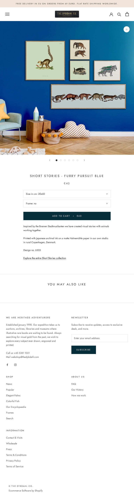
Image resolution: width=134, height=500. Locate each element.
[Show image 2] (61, 160)
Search (9, 418)
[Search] (119, 14)
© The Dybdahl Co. (21, 486)
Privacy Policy (13, 460)
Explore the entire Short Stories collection (44, 258)
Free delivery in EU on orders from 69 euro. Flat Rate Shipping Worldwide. (67, 3)
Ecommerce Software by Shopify (26, 490)
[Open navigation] (7, 14)
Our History (77, 389)
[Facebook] (7, 365)
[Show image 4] (69, 160)
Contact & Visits (14, 437)
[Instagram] (15, 365)
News (9, 384)
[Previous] (49, 160)
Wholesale (11, 443)
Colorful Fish (12, 401)
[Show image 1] (56, 160)
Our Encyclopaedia (16, 407)
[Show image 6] (77, 160)
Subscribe (83, 349)
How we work (78, 395)
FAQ (73, 384)
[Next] (84, 160)
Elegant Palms (13, 395)
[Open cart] (127, 14)
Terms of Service (14, 466)
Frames (10, 412)
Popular (10, 389)
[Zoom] (127, 29)
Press (9, 449)
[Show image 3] (65, 160)
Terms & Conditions (16, 455)
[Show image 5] (73, 160)
